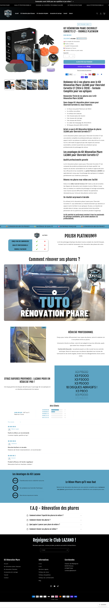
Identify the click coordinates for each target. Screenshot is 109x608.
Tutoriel (6, 575)
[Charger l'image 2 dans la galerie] (20, 85)
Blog (40, 580)
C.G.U (40, 563)
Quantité (66, 53)
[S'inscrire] (67, 550)
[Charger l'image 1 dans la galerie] (9, 85)
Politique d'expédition (45, 575)
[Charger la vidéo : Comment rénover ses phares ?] (54, 292)
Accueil (6, 563)
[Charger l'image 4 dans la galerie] (43, 85)
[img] (12, 426)
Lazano (56, 599)
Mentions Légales (43, 569)
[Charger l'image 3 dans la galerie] (32, 85)
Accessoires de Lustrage (11, 572)
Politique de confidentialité (46, 577)
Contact (6, 577)
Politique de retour (44, 572)
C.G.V (40, 566)
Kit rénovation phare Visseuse (12, 566)
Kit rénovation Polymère (10, 569)
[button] (97, 13)
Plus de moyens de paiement (84, 70)
